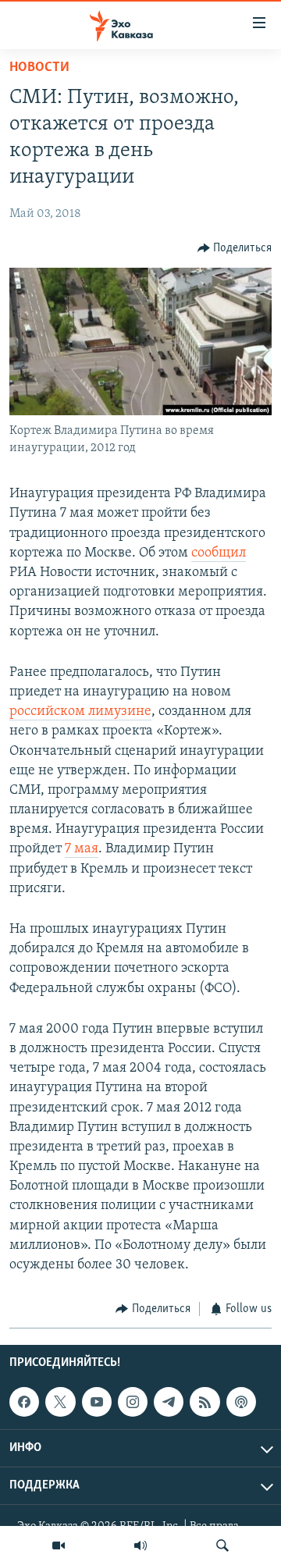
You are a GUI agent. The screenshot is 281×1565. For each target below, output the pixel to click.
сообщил (218, 553)
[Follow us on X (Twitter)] (60, 1402)
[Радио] (140, 1545)
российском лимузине (80, 712)
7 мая (81, 849)
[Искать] (222, 1545)
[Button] (234, 248)
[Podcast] (241, 1402)
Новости (39, 68)
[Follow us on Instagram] (133, 1402)
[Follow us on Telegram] (168, 1402)
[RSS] (204, 1402)
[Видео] (58, 1545)
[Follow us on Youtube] (97, 1402)
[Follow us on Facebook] (24, 1402)
